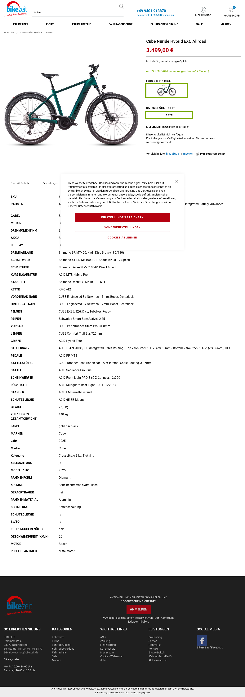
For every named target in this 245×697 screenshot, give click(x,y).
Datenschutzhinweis (90, 205)
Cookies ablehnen (122, 237)
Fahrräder (58, 637)
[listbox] (193, 115)
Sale (54, 656)
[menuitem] (21, 24)
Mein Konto (203, 15)
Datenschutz (107, 648)
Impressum (107, 652)
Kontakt (153, 648)
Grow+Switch (157, 652)
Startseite (9, 32)
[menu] (122, 24)
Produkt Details (20, 183)
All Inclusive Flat (158, 660)
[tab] (20, 183)
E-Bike (55, 641)
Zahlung (105, 641)
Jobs (103, 660)
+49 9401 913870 (151, 10)
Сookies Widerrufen (111, 656)
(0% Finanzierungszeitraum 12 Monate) (185, 71)
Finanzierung (108, 644)
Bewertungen (50, 183)
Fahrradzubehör (61, 644)
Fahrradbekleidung (63, 648)
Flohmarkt (155, 644)
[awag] (27, 605)
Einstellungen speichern (122, 217)
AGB (103, 637)
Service (153, 641)
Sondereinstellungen (122, 227)
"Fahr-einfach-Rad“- (160, 656)
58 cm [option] (169, 114)
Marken (56, 660)
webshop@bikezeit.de (159, 142)
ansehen (187, 153)
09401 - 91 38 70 (32, 648)
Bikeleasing (155, 637)
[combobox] (77, 12)
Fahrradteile (59, 652)
